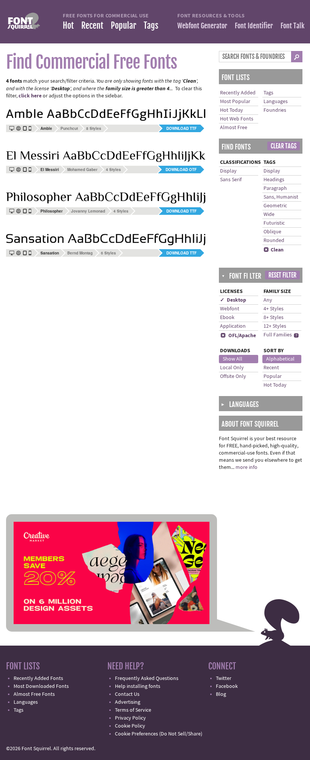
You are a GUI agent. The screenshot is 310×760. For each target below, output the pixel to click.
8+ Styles (274, 317)
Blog (221, 694)
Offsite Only (233, 376)
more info (246, 467)
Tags (151, 25)
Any (268, 300)
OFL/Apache (238, 335)
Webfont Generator (202, 26)
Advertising (127, 702)
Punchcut (69, 128)
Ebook (227, 317)
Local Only (232, 367)
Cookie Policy (130, 726)
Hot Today (231, 110)
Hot (68, 25)
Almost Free (233, 127)
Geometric (275, 205)
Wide (269, 214)
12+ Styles (275, 326)
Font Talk (292, 26)
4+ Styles (274, 308)
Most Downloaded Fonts (41, 686)
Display (228, 171)
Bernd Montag (80, 253)
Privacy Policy (130, 718)
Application (233, 326)
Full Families (278, 334)
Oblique (272, 231)
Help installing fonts (137, 686)
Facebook (227, 686)
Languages (276, 101)
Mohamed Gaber (82, 169)
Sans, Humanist (281, 197)
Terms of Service (133, 710)
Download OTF (181, 169)
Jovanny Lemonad (88, 211)
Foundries (275, 110)
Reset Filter (282, 275)
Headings (274, 179)
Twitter (223, 678)
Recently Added (238, 92)
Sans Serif (231, 179)
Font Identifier (254, 26)
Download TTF (181, 128)
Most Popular (235, 101)
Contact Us (127, 694)
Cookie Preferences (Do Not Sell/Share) (158, 734)
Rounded (274, 240)
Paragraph (275, 188)
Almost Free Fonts (34, 694)
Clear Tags (283, 146)
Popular (123, 25)
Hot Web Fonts (236, 119)
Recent (92, 25)
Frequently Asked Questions (146, 678)
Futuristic (274, 223)
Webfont (229, 308)
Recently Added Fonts (38, 678)
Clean (274, 250)
